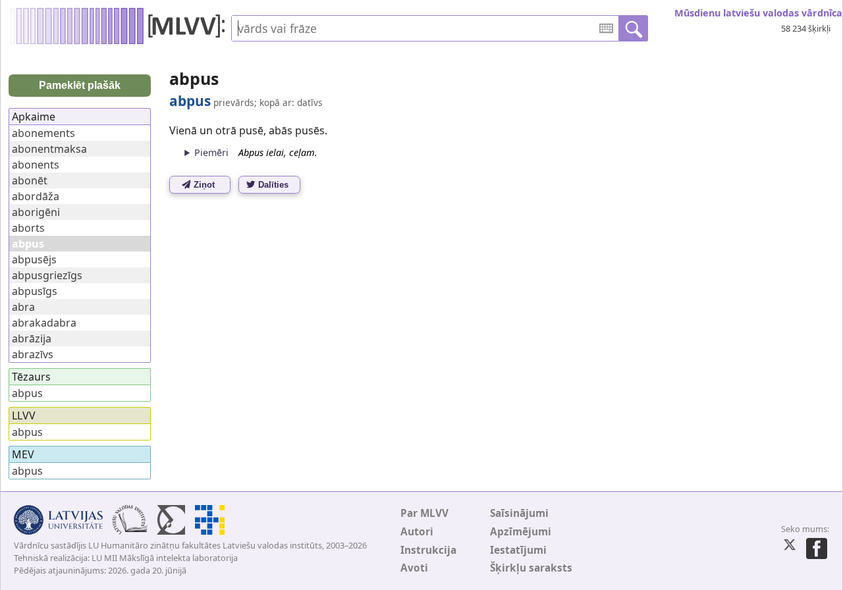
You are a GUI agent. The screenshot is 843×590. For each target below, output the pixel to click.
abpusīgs (34, 291)
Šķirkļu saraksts (531, 568)
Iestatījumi (518, 550)
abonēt (29, 180)
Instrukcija (428, 550)
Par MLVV (424, 513)
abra (23, 307)
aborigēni (36, 212)
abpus (27, 393)
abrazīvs (32, 354)
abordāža (35, 196)
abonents (35, 164)
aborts (28, 228)
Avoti (414, 568)
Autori (416, 532)
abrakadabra (44, 322)
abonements (43, 133)
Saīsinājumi (519, 513)
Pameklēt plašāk (80, 85)
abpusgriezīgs (47, 275)
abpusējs (34, 259)
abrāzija (31, 338)
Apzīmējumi (520, 532)
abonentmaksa (49, 149)
